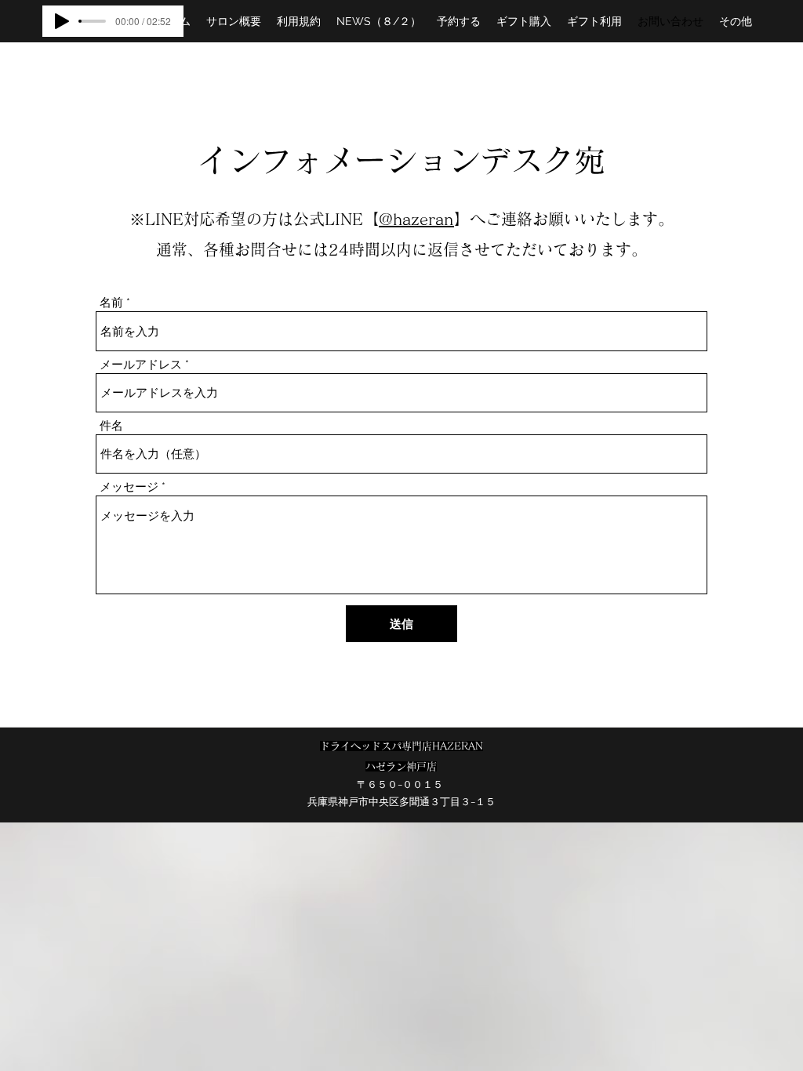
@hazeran (416, 219)
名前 (111, 303)
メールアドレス (141, 365)
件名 (111, 426)
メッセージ (129, 487)
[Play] (62, 21)
